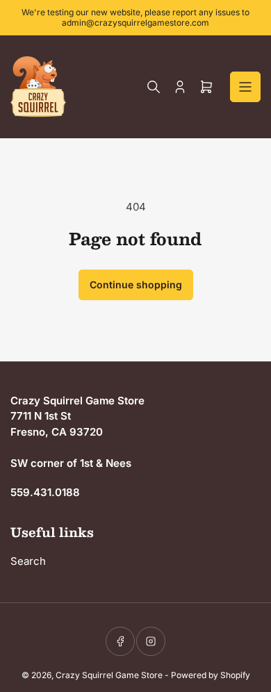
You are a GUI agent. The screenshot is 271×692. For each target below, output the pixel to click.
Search (28, 561)
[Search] (153, 87)
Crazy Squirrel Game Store (109, 675)
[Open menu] (245, 87)
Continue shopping (136, 284)
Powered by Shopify (210, 675)
